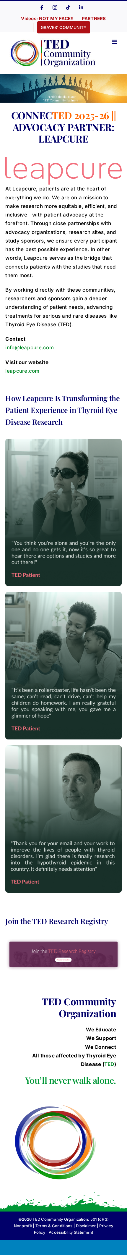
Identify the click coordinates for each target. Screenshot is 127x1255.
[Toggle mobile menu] (115, 42)
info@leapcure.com (29, 348)
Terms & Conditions (54, 1225)
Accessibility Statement (71, 1232)
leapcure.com (22, 371)
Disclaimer (86, 1225)
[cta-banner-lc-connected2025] (63, 940)
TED (109, 1064)
